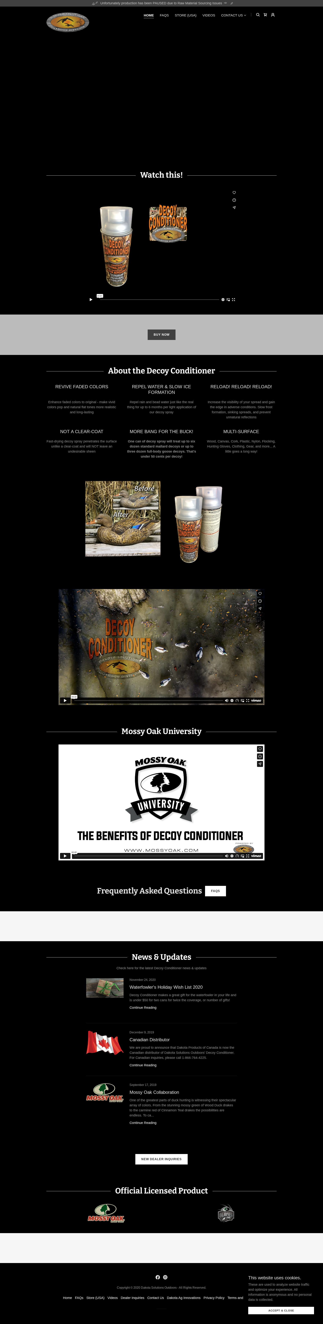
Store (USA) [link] (185, 15)
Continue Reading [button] (143, 1007)
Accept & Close (281, 1310)
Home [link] (149, 15)
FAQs (215, 891)
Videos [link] (208, 15)
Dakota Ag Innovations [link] (184, 1298)
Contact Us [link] (155, 1298)
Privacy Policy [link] (214, 1298)
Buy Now (162, 334)
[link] (67, 14)
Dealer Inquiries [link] (132, 1298)
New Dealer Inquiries (161, 1159)
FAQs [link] (164, 15)
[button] (234, 15)
